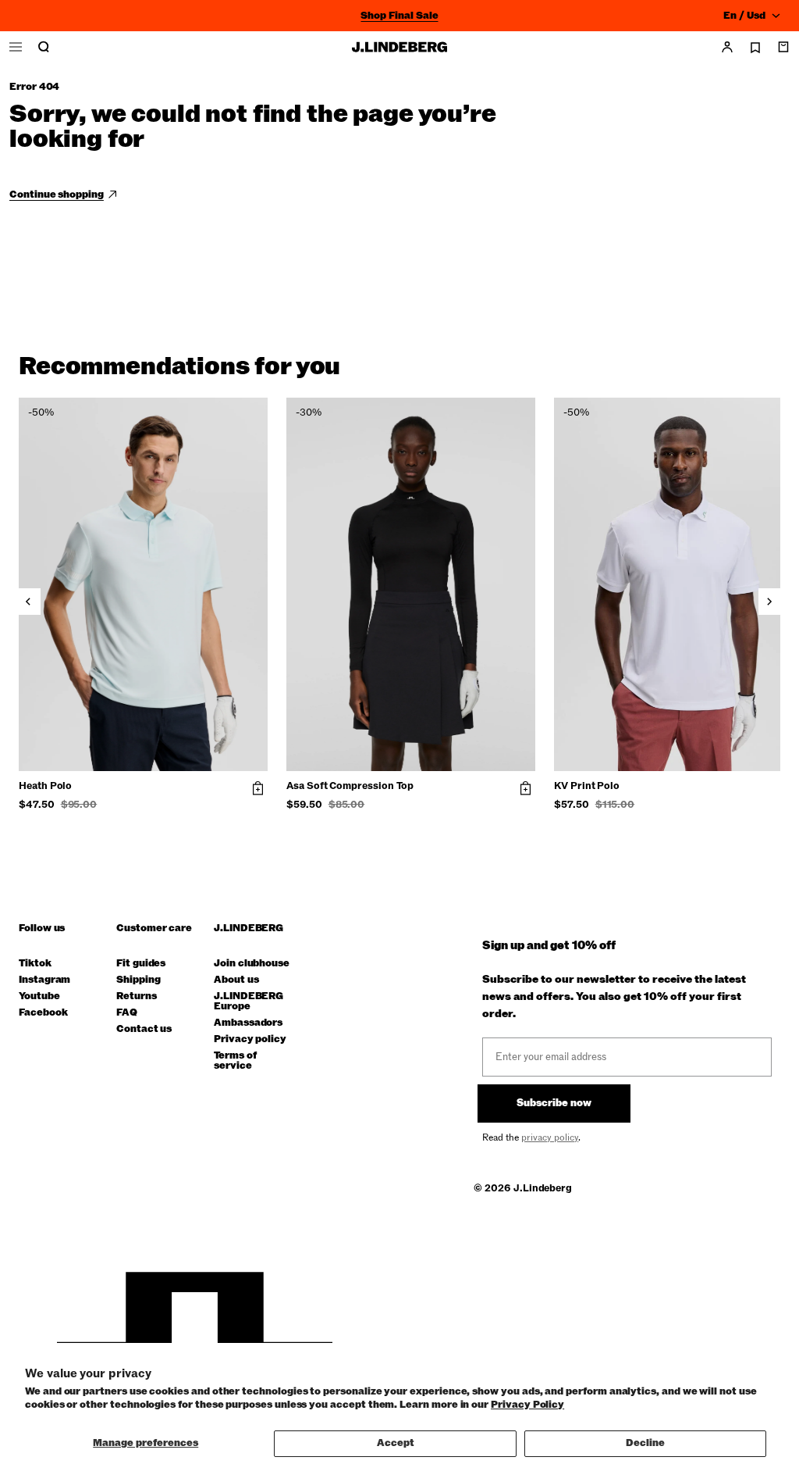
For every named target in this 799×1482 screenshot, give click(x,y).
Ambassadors (248, 1023)
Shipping (138, 980)
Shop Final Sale (399, 16)
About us (236, 980)
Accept (395, 1443)
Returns (136, 996)
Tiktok (35, 964)
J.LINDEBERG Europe (248, 1001)
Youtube (39, 996)
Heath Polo (45, 786)
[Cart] (783, 46)
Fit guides (140, 964)
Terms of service (235, 1061)
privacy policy (549, 1137)
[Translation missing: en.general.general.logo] (399, 46)
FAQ (126, 1013)
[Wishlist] (755, 47)
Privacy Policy (527, 1405)
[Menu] (16, 46)
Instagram (44, 980)
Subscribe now (554, 1103)
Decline (645, 1443)
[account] (727, 46)
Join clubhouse (251, 964)
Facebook (43, 1013)
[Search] (44, 46)
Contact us (144, 1029)
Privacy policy (250, 1039)
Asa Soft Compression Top (349, 786)
